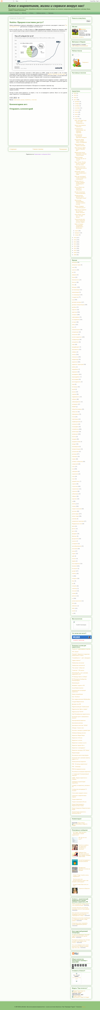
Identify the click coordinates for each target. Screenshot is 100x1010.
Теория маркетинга (77, 799)
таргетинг (74, 498)
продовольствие (76, 441)
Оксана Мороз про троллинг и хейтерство (79, 188)
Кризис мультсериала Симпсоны (80, 126)
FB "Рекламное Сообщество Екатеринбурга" (79, 679)
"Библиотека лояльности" (78, 665)
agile (73, 556)
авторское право (76, 264)
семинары (74, 456)
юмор (73, 551)
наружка (74, 394)
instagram (74, 578)
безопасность (75, 279)
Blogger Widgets (81, 822)
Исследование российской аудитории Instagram (81, 136)
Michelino (83, 29)
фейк (73, 526)
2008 (75, 254)
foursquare (74, 568)
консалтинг (75, 334)
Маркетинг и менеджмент (78, 747)
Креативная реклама (77, 723)
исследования (75, 319)
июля (76, 112)
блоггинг (74, 282)
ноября (77, 103)
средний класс (75, 481)
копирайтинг (75, 342)
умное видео (75, 513)
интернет (74, 314)
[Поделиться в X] (13, 97)
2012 (75, 246)
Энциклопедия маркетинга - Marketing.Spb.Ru (79, 812)
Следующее (13, 149)
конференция (75, 339)
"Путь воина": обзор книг (78, 667)
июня (76, 114)
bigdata (74, 561)
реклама (74, 454)
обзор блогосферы (77, 409)
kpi (72, 583)
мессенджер (75, 379)
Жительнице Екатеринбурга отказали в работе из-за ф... (80, 202)
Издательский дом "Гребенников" (80, 706)
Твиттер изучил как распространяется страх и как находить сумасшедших (80, 880)
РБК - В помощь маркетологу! (79, 764)
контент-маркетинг (77, 337)
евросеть (74, 309)
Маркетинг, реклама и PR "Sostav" (80, 750)
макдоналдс (75, 359)
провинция (75, 434)
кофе (73, 344)
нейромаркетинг (76, 401)
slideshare (74, 605)
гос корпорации (76, 294)
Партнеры (51, 13)
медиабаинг (75, 369)
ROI (73, 603)
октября (77, 105)
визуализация (75, 292)
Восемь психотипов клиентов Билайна (80, 192)
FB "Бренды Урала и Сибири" (79, 676)
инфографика (17, 99)
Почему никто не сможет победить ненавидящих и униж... (80, 183)
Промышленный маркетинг (79, 761)
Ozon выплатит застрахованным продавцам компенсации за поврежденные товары (80, 914)
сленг (73, 466)
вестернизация (76, 289)
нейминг (74, 399)
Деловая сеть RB (76, 704)
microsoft (74, 591)
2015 (75, 239)
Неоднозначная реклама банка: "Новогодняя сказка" (80, 197)
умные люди (75, 516)
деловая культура (76, 302)
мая (76, 116)
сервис (74, 459)
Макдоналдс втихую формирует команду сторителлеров (80, 154)
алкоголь (74, 269)
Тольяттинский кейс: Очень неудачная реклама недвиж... (80, 221)
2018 (75, 97)
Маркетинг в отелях (77, 740)
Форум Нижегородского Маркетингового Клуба (78, 805)
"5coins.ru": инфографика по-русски (81, 649)
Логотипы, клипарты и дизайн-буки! (81, 730)
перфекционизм (76, 421)
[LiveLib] (82, 640)
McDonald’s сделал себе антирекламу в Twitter (80, 173)
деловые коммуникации (78, 304)
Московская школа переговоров (80, 755)
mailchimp (74, 588)
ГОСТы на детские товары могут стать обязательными (80, 904)
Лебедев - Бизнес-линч (78, 727)
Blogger (83, 1006)
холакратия (75, 543)
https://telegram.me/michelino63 (80, 45)
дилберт (74, 307)
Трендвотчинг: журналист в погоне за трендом (84, 869)
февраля (77, 232)
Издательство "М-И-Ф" (77, 711)
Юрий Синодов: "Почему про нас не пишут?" (80, 159)
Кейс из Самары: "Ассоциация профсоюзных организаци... (79, 226)
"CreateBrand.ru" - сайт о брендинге (81, 658)
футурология (75, 538)
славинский (75, 464)
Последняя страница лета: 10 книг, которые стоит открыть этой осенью (81, 941)
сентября (77, 108)
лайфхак (74, 352)
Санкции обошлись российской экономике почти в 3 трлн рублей (80, 908)
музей (73, 389)
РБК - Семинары (76, 766)
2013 (75, 244)
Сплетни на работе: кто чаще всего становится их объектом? (84, 847)
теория (74, 506)
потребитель (28, 99)
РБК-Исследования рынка (78, 769)
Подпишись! (85, 62)
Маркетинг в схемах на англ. (79, 742)
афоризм (74, 274)
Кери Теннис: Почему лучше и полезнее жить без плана (80, 163)
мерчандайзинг (76, 376)
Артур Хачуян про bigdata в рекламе (80, 145)
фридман (74, 533)
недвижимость (75, 396)
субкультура (75, 493)
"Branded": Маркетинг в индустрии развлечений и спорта (81, 655)
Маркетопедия (76, 752)
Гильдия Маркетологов (78, 701)
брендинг (74, 287)
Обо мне (24, 13)
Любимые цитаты (40, 13)
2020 (75, 93)
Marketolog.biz (75, 683)
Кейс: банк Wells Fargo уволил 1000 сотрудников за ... (80, 122)
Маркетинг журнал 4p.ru (78, 745)
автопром (74, 262)
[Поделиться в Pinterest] (16, 97)
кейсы (73, 324)
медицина (74, 371)
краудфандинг (75, 347)
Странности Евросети (84, 888)
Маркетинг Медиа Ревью (78, 735)
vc (72, 613)
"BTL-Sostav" (75, 651)
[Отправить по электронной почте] (10, 97)
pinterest (74, 596)
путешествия (75, 451)
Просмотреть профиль (78, 37)
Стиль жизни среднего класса (79, 793)
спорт (73, 478)
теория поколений (76, 508)
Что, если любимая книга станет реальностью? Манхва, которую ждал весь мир (80, 946)
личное (74, 354)
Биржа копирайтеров (77, 694)
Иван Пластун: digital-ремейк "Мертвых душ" (80, 149)
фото (73, 531)
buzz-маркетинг (76, 563)
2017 (75, 99)
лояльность (75, 357)
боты (73, 284)
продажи (74, 439)
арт (73, 272)
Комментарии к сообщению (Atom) (42, 154)
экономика (74, 548)
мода (73, 384)
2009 (75, 252)
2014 (75, 242)
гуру (73, 299)
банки (73, 277)
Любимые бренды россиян (79, 733)
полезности (75, 424)
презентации (75, 431)
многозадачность (76, 381)
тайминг (74, 496)
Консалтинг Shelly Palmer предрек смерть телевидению (81, 141)
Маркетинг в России (77, 737)
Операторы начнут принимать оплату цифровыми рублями (80, 923)
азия (73, 267)
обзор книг (74, 411)
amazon (74, 558)
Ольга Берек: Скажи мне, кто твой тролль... (80, 216)
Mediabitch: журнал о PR (78, 685)
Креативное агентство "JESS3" (80, 725)
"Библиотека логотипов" (78, 663)
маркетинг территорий (78, 364)
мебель (74, 367)
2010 (75, 250)
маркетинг (74, 362)
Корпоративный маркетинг (79, 720)
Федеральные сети (77, 523)
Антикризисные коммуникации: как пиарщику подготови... (80, 130)
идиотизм (74, 312)
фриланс (74, 536)
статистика (34, 99)
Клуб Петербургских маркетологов (81, 714)
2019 (75, 95)
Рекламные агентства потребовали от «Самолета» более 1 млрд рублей (81, 919)
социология (75, 474)
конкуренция (75, 332)
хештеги (74, 541)
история (74, 322)
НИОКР (74, 406)
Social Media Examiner (77, 688)
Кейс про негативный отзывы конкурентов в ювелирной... (80, 178)
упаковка (74, 518)
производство (75, 446)
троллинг (74, 511)
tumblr (73, 610)
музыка (22, 99)
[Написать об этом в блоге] (11, 97)
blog (75, 975)
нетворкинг (75, 404)
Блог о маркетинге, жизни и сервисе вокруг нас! (46, 6)
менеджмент (75, 374)
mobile (73, 593)
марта (77, 230)
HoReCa (74, 573)
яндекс (74, 553)
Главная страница (14, 13)
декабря (77, 101)
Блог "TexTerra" (76, 696)
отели (73, 416)
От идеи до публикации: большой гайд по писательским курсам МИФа (80, 936)
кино (73, 327)
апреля (77, 118)
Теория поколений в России (79, 801)
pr (72, 598)
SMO (73, 608)
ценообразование (76, 546)
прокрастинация (76, 449)
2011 (75, 248)
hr (72, 576)
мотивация (75, 386)
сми (73, 469)
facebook (74, 566)
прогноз (74, 436)
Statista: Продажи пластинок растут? (27, 22)
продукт (74, 444)
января (77, 235)
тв (72, 501)
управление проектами (78, 521)
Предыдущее (63, 149)
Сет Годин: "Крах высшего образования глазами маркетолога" (79, 834)
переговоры (75, 419)
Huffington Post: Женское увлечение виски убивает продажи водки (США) (84, 854)
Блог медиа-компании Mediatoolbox (81, 699)
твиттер (74, 503)
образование (75, 414)
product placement (76, 601)
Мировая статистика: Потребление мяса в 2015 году (80, 168)
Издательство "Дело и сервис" (79, 709)
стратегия (74, 491)
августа (77, 110)
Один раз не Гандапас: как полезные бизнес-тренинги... (81, 211)
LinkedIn (74, 586)
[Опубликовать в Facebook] (14, 97)
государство (75, 297)
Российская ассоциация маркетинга (81, 771)
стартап (74, 483)
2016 (75, 237)
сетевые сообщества (77, 461)
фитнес (74, 528)
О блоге (31, 13)
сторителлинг (75, 489)
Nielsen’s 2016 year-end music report (56, 74)
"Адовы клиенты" (76, 660)
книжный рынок (76, 329)
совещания (75, 471)
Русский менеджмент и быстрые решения (84, 860)
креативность (75, 349)
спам (73, 476)
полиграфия (75, 426)
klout (73, 581)
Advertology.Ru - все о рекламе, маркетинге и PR (80, 673)
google (73, 571)
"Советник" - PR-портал (78, 670)
